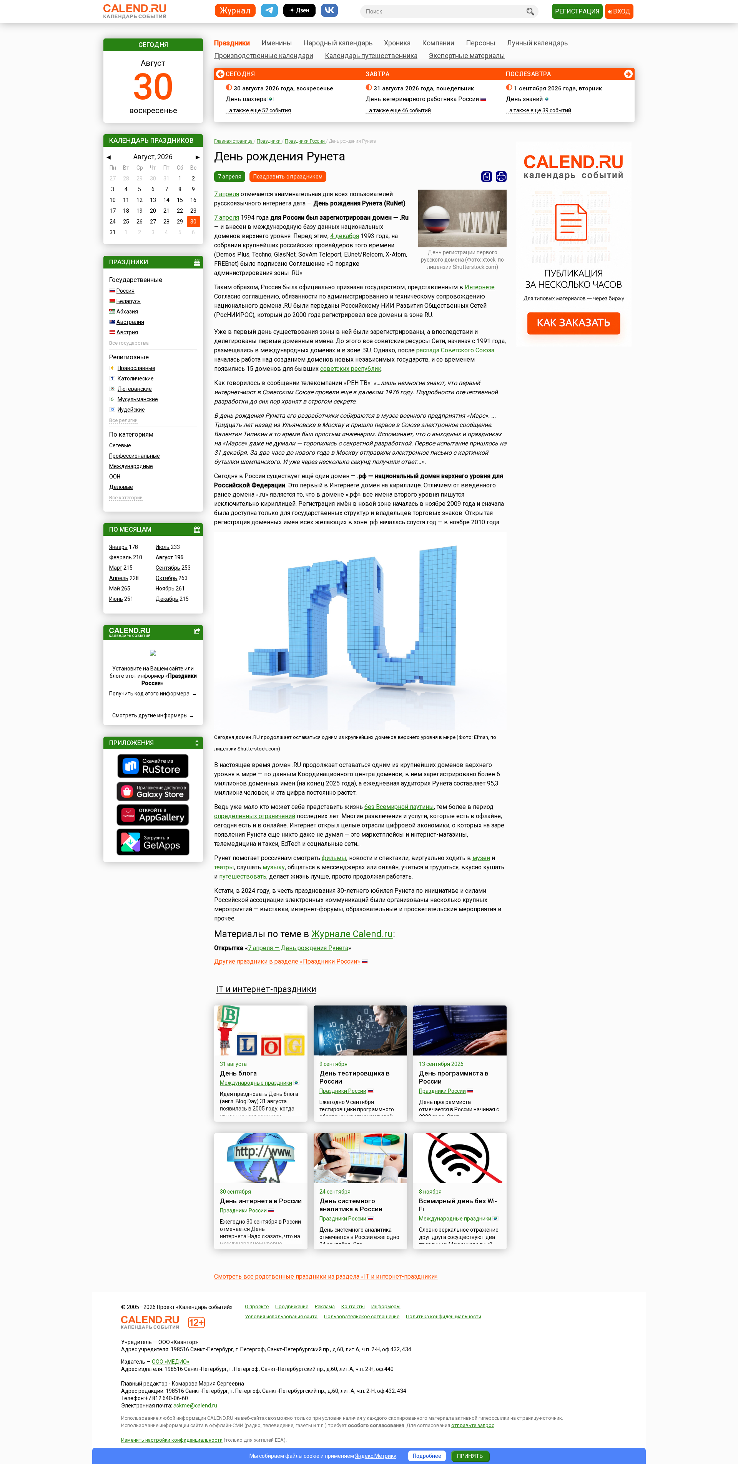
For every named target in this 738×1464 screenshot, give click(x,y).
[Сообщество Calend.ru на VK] (329, 10)
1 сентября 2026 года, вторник (558, 88)
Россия (125, 291)
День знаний (524, 99)
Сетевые (120, 445)
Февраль (120, 557)
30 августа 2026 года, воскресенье (283, 88)
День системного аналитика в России (350, 1205)
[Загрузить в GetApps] (153, 843)
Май (114, 588)
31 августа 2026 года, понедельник (424, 88)
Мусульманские (138, 399)
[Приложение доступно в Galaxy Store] (153, 792)
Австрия (127, 332)
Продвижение (291, 1306)
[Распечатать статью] (501, 176)
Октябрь (166, 578)
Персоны (480, 43)
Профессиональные (134, 456)
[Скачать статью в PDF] (486, 176)
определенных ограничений (254, 816)
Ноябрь (165, 588)
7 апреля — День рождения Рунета (298, 948)
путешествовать (242, 876)
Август (164, 557)
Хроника (397, 43)
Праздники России (342, 1091)
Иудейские (131, 410)
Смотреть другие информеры (150, 715)
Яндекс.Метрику (375, 1456)
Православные (136, 368)
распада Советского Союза (455, 350)
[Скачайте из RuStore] (153, 767)
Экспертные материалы (467, 56)
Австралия (130, 322)
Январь (118, 547)
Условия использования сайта (281, 1316)
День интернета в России (261, 1201)
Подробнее (427, 1456)
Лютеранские (135, 389)
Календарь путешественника (371, 56)
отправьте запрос (472, 1425)
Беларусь (128, 301)
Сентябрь (168, 568)
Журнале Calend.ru (352, 934)
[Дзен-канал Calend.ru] (299, 10)
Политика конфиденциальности (443, 1316)
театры (224, 867)
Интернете (480, 287)
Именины (276, 43)
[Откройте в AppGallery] (153, 816)
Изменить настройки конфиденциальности (172, 1440)
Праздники (232, 43)
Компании (438, 43)
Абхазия (127, 311)
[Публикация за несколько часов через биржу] (574, 345)
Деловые (121, 487)
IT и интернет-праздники (266, 989)
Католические (136, 378)
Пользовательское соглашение (361, 1316)
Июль (163, 547)
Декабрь (167, 599)
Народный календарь (338, 43)
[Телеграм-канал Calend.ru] (269, 10)
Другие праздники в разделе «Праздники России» (287, 961)
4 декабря (344, 236)
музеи (481, 858)
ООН (114, 477)
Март (115, 568)
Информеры (386, 1306)
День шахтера (246, 99)
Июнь (116, 599)
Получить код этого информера (149, 693)
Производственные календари (263, 56)
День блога (238, 1073)
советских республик (350, 368)
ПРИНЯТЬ (470, 1456)
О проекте (257, 1306)
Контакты (353, 1306)
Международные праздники (256, 1083)
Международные (131, 466)
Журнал (235, 10)
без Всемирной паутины (399, 806)
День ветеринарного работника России (422, 99)
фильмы (334, 858)
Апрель (118, 578)
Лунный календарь (537, 43)
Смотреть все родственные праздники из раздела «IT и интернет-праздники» (326, 1276)
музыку (274, 867)
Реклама (325, 1306)
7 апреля (229, 176)
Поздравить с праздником (287, 176)
